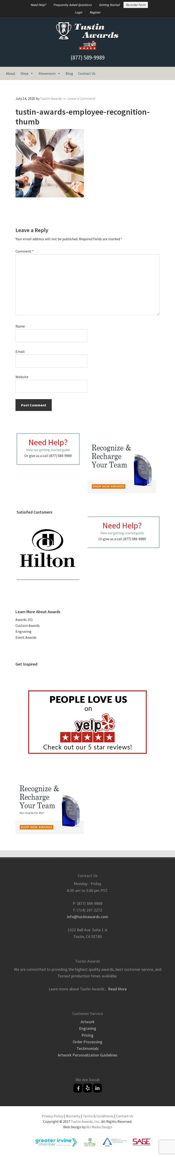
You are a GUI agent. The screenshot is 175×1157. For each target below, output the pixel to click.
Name (20, 326)
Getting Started (109, 5)
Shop (24, 73)
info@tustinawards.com (87, 916)
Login (78, 12)
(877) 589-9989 (88, 57)
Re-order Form (136, 5)
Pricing (87, 1035)
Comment (24, 251)
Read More (117, 989)
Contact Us (86, 73)
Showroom (47, 73)
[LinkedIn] (97, 1088)
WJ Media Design (99, 1127)
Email (20, 351)
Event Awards (25, 637)
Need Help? (38, 5)
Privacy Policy (52, 1116)
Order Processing (87, 1041)
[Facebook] (77, 1088)
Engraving (23, 631)
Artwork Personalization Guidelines (88, 1055)
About (10, 73)
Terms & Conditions (98, 1116)
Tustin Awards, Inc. (85, 1121)
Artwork (88, 1021)
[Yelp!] (87, 1088)
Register (95, 12)
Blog (69, 73)
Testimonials (88, 1048)
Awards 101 (24, 619)
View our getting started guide (48, 450)
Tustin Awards (87, 31)
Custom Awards (27, 625)
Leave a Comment (81, 98)
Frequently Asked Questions (72, 5)
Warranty (73, 1116)
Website (21, 376)
